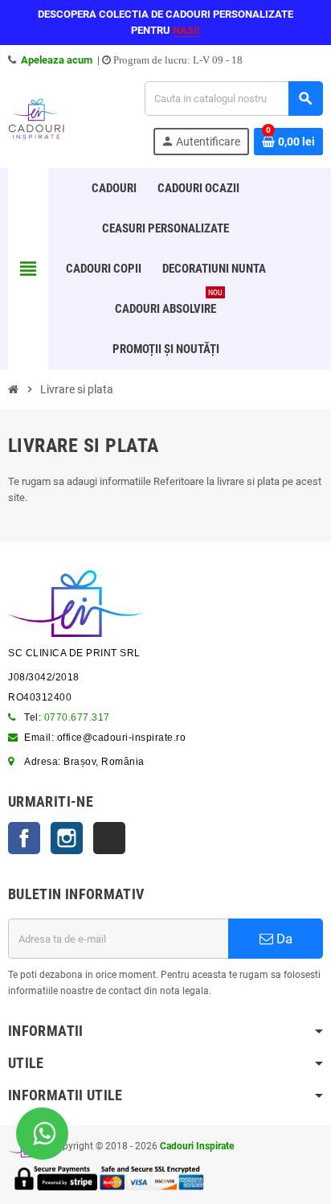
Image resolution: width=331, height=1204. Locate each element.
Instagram (67, 838)
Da (282, 939)
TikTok (109, 838)
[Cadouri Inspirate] (36, 117)
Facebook (24, 838)
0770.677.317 (77, 717)
